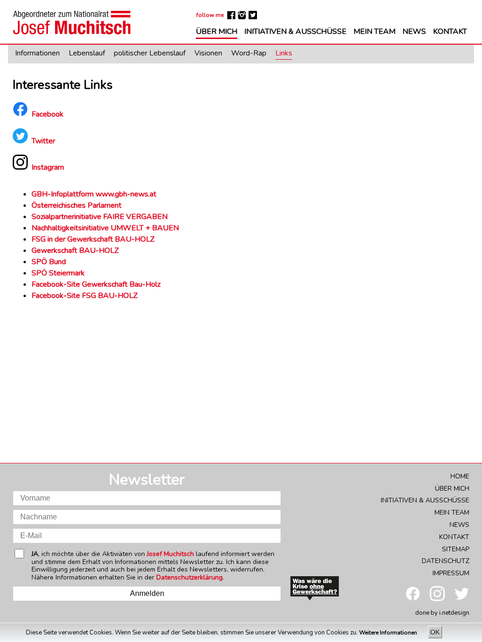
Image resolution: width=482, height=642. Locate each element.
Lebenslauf (87, 53)
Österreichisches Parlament (76, 205)
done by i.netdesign (442, 613)
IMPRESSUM (451, 573)
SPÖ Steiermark (58, 273)
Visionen (208, 53)
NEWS (414, 32)
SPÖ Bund (49, 262)
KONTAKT (450, 32)
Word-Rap (248, 53)
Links (283, 53)
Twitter (43, 141)
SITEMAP (455, 549)
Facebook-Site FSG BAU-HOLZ (84, 295)
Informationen (37, 53)
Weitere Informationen (388, 632)
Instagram (48, 167)
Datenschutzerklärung (189, 577)
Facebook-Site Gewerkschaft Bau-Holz (96, 284)
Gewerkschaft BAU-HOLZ (75, 250)
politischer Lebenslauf (149, 53)
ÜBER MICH (216, 32)
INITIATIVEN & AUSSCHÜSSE (295, 32)
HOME (459, 476)
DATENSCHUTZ (445, 560)
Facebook (48, 114)
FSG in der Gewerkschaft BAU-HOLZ (93, 239)
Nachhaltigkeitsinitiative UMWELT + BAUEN (105, 228)
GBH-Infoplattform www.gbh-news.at (94, 194)
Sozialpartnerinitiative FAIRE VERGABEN (100, 216)
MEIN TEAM (374, 32)
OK (435, 632)
